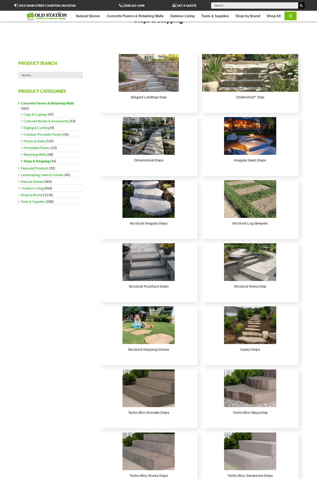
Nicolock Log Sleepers (250, 223)
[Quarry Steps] (250, 325)
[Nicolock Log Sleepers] (250, 199)
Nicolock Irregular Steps (149, 223)
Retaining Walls (35, 154)
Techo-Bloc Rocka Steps (148, 475)
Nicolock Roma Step (250, 286)
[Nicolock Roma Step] (250, 262)
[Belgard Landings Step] (149, 73)
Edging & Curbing (36, 128)
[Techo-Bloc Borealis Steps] (148, 388)
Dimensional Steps (148, 160)
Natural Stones (32, 181)
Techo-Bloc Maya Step (250, 412)
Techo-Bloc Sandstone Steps (250, 475)
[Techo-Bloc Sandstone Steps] (250, 451)
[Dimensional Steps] (148, 136)
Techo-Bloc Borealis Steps (148, 412)
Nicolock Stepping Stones (148, 349)
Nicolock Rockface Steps (149, 286)
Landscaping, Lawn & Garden (42, 175)
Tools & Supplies (33, 201)
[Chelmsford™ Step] (250, 73)
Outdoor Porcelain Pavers (43, 134)
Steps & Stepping (36, 161)
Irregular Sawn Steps (250, 160)
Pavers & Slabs (34, 141)
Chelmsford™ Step (250, 97)
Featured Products (35, 168)
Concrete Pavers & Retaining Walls (47, 103)
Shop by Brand (31, 195)
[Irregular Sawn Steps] (250, 136)
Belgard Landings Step (149, 97)
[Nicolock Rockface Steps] (148, 262)
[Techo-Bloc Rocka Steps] (148, 451)
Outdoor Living (32, 188)
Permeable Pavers (37, 148)
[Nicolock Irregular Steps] (148, 199)
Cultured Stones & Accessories (46, 121)
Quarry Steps (250, 349)
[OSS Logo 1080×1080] (47, 12)
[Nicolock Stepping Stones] (148, 325)
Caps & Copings (35, 114)
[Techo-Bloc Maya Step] (250, 388)
